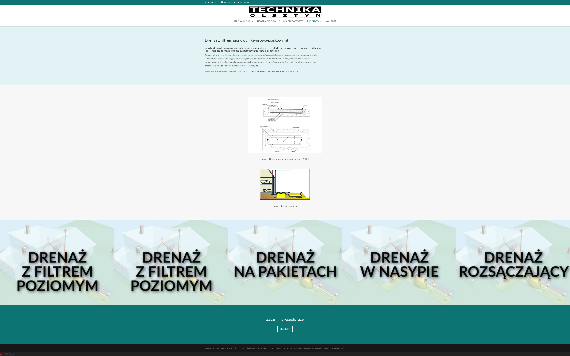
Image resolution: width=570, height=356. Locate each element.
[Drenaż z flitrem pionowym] (285, 199)
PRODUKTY (313, 21)
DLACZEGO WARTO (293, 21)
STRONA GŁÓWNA (243, 21)
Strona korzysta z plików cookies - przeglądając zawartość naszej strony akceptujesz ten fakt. (303, 348)
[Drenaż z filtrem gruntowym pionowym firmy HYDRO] (285, 152)
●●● (2, 354)
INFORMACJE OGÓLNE (268, 21)
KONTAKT (331, 21)
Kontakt (285, 328)
